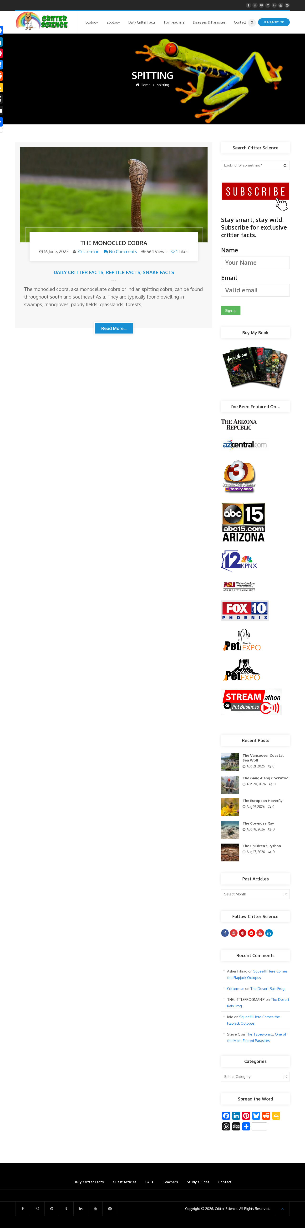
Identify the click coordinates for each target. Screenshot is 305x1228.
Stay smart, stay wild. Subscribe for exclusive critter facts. (254, 248)
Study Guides (198, 1182)
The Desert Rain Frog (267, 988)
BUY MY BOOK (274, 22)
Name (229, 250)
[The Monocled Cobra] (114, 194)
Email (229, 277)
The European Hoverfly (263, 800)
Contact (225, 1182)
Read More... (114, 328)
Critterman (88, 251)
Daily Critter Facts (78, 272)
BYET (149, 1182)
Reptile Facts (123, 272)
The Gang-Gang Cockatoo (266, 778)
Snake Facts (158, 272)
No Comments (123, 251)
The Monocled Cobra (113, 242)
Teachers (170, 1182)
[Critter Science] (41, 21)
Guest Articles (124, 1182)
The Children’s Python (262, 846)
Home (145, 85)
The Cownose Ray (258, 823)
